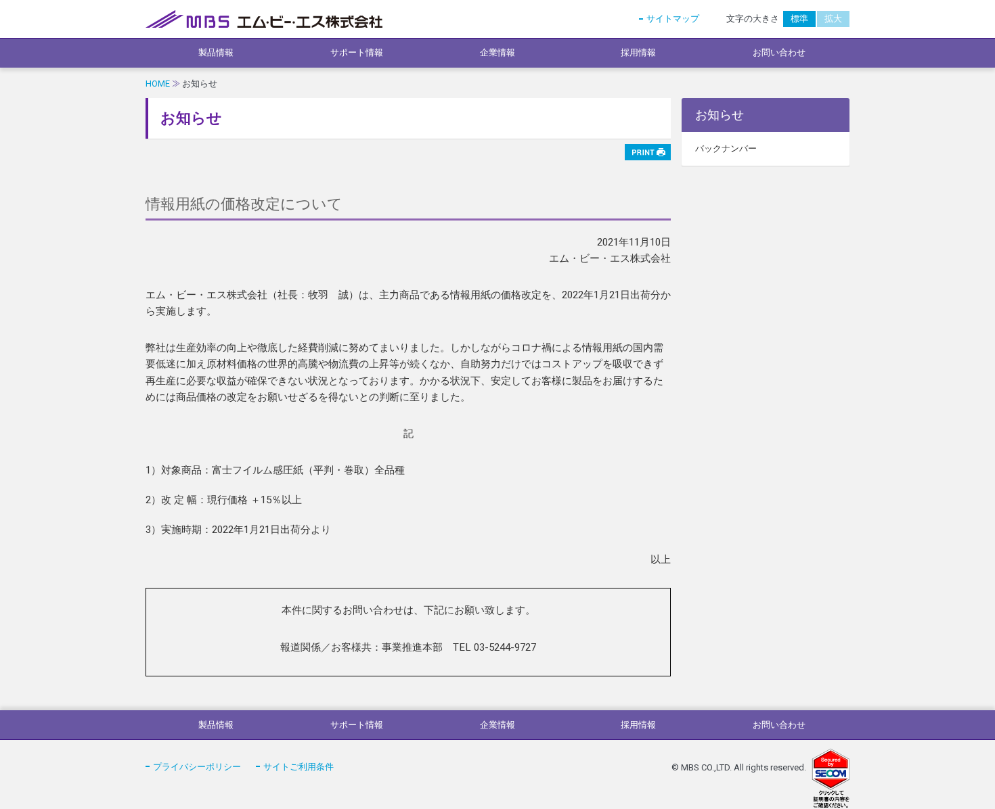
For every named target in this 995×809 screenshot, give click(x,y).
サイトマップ (672, 19)
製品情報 (216, 52)
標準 (799, 19)
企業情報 (497, 52)
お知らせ (719, 115)
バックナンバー (726, 148)
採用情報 (638, 52)
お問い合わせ (779, 52)
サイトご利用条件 (298, 767)
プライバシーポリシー (197, 767)
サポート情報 (356, 52)
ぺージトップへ (829, 676)
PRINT (648, 152)
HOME (158, 83)
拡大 (833, 19)
